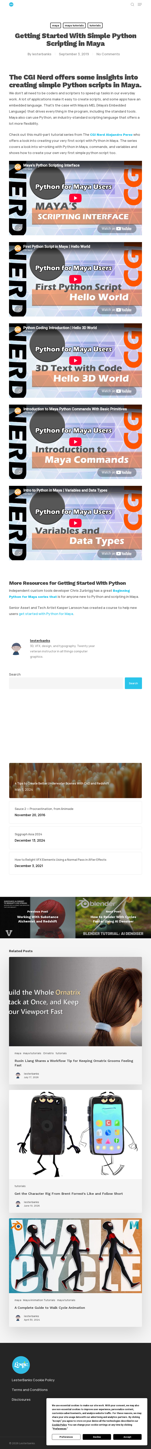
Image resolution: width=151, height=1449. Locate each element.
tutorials (95, 25)
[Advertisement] (75, 726)
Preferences (66, 1437)
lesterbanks (41, 54)
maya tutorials (74, 25)
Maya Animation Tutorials (39, 1300)
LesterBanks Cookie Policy (33, 1380)
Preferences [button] (59, 1428)
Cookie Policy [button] (59, 1425)
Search (15, 674)
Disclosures (21, 1399)
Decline (97, 1437)
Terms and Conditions (30, 1389)
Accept (127, 1437)
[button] (140, 4)
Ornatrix (48, 1053)
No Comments (108, 54)
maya (55, 25)
